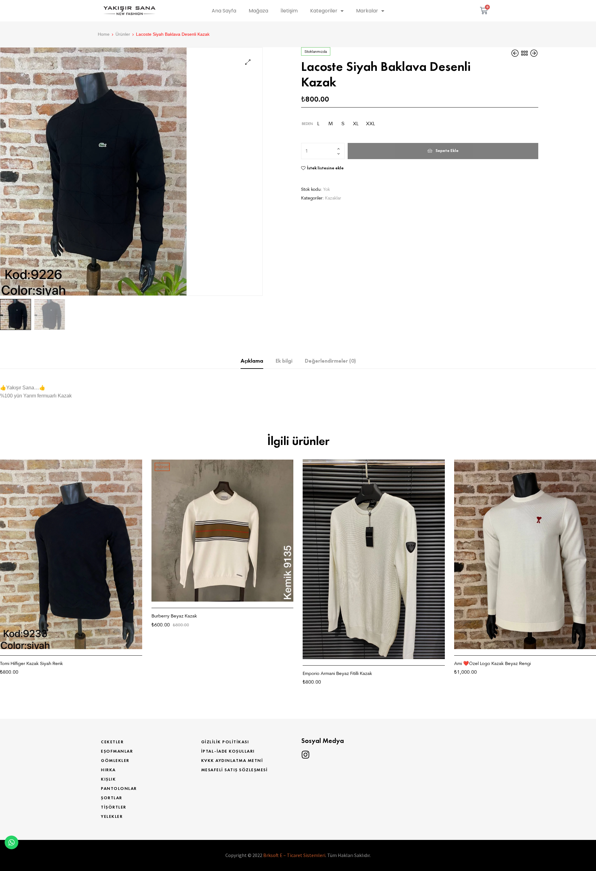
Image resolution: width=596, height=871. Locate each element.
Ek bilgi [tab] (284, 360)
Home (104, 34)
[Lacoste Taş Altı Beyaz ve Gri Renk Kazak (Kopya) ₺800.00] (534, 53)
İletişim (289, 10)
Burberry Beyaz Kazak (174, 616)
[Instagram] (305, 754)
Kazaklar (333, 198)
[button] (248, 62)
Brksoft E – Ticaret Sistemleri (294, 855)
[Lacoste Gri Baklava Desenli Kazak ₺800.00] (516, 53)
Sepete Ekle (447, 150)
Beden (307, 123)
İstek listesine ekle (325, 168)
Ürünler (122, 34)
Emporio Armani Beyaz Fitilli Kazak (337, 673)
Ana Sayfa (224, 10)
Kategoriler (323, 10)
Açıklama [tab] (252, 360)
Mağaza (258, 10)
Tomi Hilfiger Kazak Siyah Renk (31, 663)
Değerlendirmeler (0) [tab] (330, 360)
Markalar (367, 10)
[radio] (318, 123)
